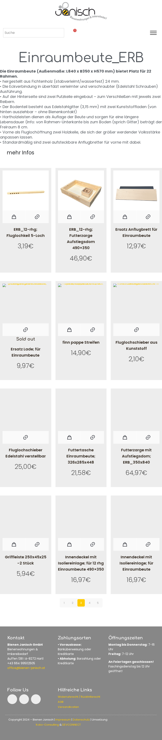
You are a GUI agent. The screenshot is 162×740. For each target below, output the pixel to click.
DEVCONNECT (71, 725)
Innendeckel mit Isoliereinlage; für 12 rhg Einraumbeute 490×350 (81, 563)
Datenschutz (81, 720)
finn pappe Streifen (81, 342)
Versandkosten (68, 707)
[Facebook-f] (12, 699)
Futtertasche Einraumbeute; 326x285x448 (80, 456)
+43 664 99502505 (21, 663)
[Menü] (153, 33)
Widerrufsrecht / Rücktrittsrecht (79, 697)
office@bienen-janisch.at (26, 668)
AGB (60, 702)
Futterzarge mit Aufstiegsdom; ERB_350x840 (136, 456)
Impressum (63, 720)
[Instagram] (24, 699)
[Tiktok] (36, 699)
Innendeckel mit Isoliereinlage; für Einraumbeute (136, 563)
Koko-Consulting (47, 725)
